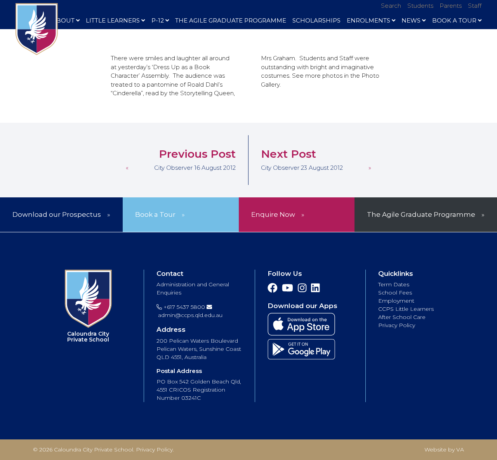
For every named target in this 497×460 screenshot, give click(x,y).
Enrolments (368, 20)
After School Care (402, 317)
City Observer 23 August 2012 (302, 167)
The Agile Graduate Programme (230, 20)
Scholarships (316, 20)
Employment (396, 300)
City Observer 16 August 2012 (195, 167)
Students (420, 5)
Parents (451, 5)
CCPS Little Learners (406, 308)
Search (391, 5)
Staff (474, 5)
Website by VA (444, 449)
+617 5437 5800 (183, 306)
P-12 (157, 20)
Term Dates (393, 284)
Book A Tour (454, 20)
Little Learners (113, 20)
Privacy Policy (396, 325)
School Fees (395, 292)
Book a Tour (155, 214)
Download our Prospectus (56, 214)
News (411, 20)
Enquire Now (273, 214)
